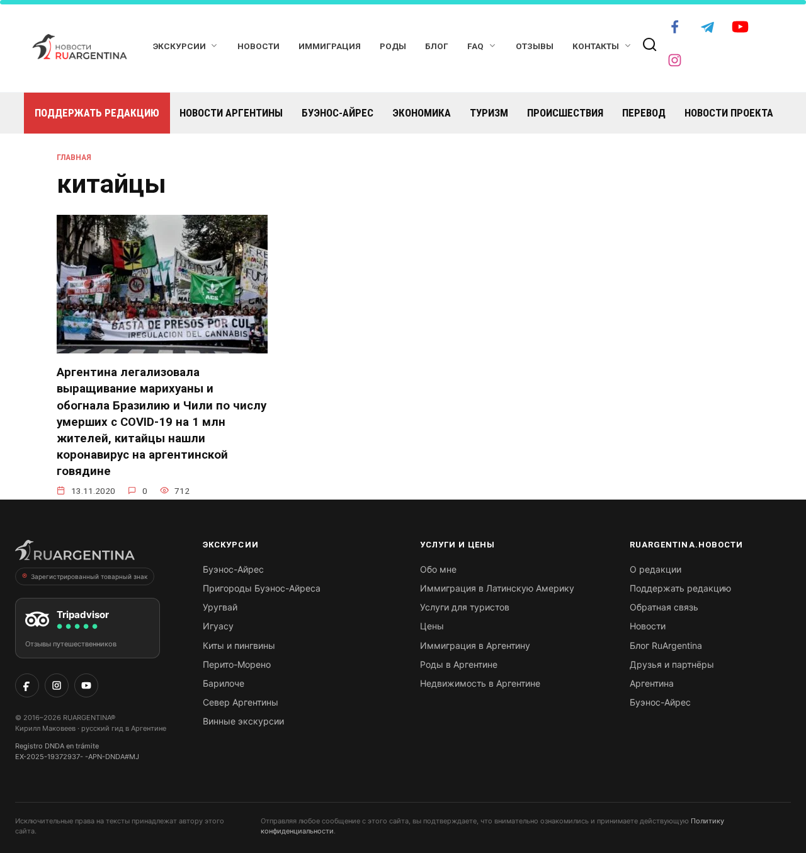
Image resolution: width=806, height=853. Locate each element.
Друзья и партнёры (672, 664)
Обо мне (438, 569)
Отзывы (534, 46)
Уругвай (220, 607)
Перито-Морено (237, 664)
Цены (432, 626)
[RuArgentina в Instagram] (57, 685)
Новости (258, 46)
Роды (393, 46)
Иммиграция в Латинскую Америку (497, 588)
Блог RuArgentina (666, 645)
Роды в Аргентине (458, 664)
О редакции (655, 569)
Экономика (421, 112)
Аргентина (652, 683)
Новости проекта (728, 112)
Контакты (595, 46)
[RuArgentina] (75, 554)
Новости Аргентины (231, 112)
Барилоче (223, 683)
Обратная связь (664, 607)
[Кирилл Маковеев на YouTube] (86, 685)
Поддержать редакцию (97, 112)
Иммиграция (329, 46)
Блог (436, 46)
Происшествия (565, 112)
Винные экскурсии (243, 721)
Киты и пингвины (239, 645)
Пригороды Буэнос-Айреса (262, 588)
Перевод (644, 112)
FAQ (475, 46)
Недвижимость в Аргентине (480, 683)
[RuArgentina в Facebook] (27, 685)
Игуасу (218, 626)
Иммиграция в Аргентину (475, 645)
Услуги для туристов (464, 607)
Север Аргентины (240, 702)
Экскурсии (179, 46)
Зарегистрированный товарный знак (89, 576)
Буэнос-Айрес (337, 112)
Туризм (489, 112)
